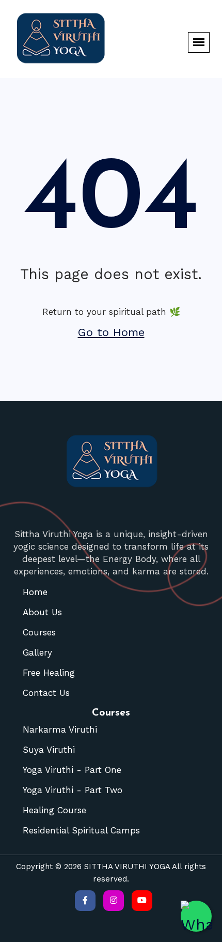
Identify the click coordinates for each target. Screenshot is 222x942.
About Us (42, 612)
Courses (39, 632)
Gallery (37, 652)
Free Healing (49, 672)
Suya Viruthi (49, 750)
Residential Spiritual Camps (81, 830)
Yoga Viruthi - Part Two (72, 790)
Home (35, 592)
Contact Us (46, 693)
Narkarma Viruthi (60, 729)
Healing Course (54, 810)
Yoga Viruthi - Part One (72, 770)
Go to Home (111, 332)
